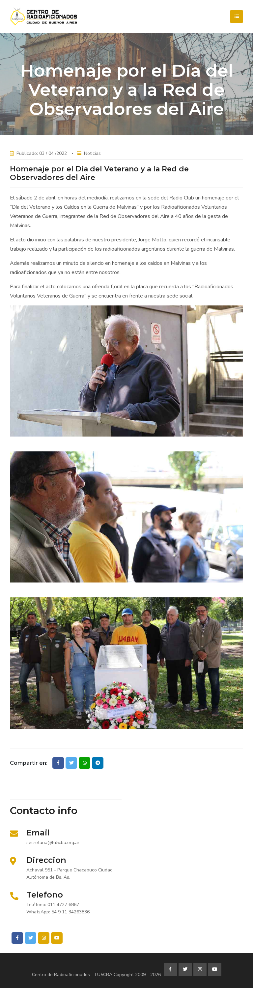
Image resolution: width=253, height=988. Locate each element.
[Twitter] (30, 938)
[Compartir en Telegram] (97, 763)
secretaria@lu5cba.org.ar (52, 842)
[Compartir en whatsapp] (84, 763)
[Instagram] (43, 938)
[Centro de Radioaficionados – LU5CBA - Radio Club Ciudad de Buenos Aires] (67, 16)
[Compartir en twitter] (71, 763)
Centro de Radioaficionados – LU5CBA (72, 974)
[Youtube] (57, 938)
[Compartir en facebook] (58, 763)
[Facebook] (17, 938)
